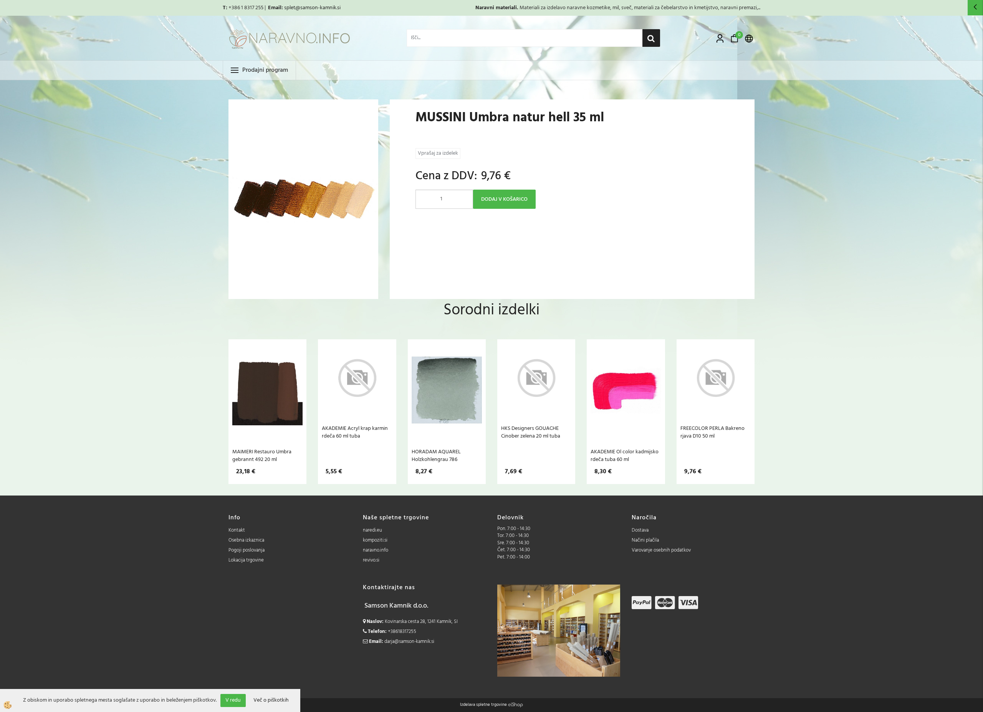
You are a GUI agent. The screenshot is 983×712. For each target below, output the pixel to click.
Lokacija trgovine (246, 560)
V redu (233, 700)
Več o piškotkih (271, 700)
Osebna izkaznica (246, 540)
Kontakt (236, 530)
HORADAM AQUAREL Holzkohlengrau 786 (436, 456)
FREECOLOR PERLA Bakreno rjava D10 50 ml (712, 432)
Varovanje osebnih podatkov (661, 550)
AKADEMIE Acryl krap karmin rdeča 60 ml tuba (355, 432)
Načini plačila (645, 540)
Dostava (640, 530)
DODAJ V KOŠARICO (504, 199)
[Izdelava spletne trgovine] (515, 704)
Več (267, 390)
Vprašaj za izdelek (438, 153)
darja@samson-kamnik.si (409, 642)
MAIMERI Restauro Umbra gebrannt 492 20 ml (261, 456)
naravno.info (375, 550)
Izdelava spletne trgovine (483, 704)
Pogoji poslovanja (246, 550)
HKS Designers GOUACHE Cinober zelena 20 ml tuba (530, 432)
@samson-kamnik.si (318, 7)
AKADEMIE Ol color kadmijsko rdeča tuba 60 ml (625, 456)
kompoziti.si (375, 540)
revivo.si (371, 560)
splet (289, 7)
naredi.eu (372, 530)
